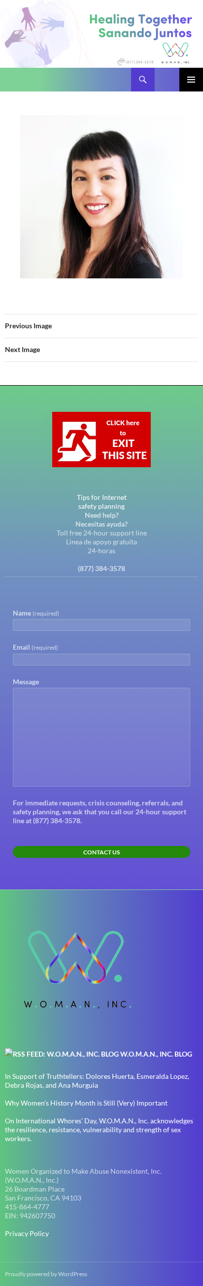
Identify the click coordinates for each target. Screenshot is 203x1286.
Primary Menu (191, 79)
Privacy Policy (27, 1233)
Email (35, 647)
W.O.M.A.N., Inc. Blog (156, 1054)
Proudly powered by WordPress (46, 1274)
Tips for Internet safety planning (102, 501)
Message (26, 681)
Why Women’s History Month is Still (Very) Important (86, 1103)
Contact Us (101, 852)
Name (36, 613)
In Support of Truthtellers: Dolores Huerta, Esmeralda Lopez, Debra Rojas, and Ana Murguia (97, 1080)
